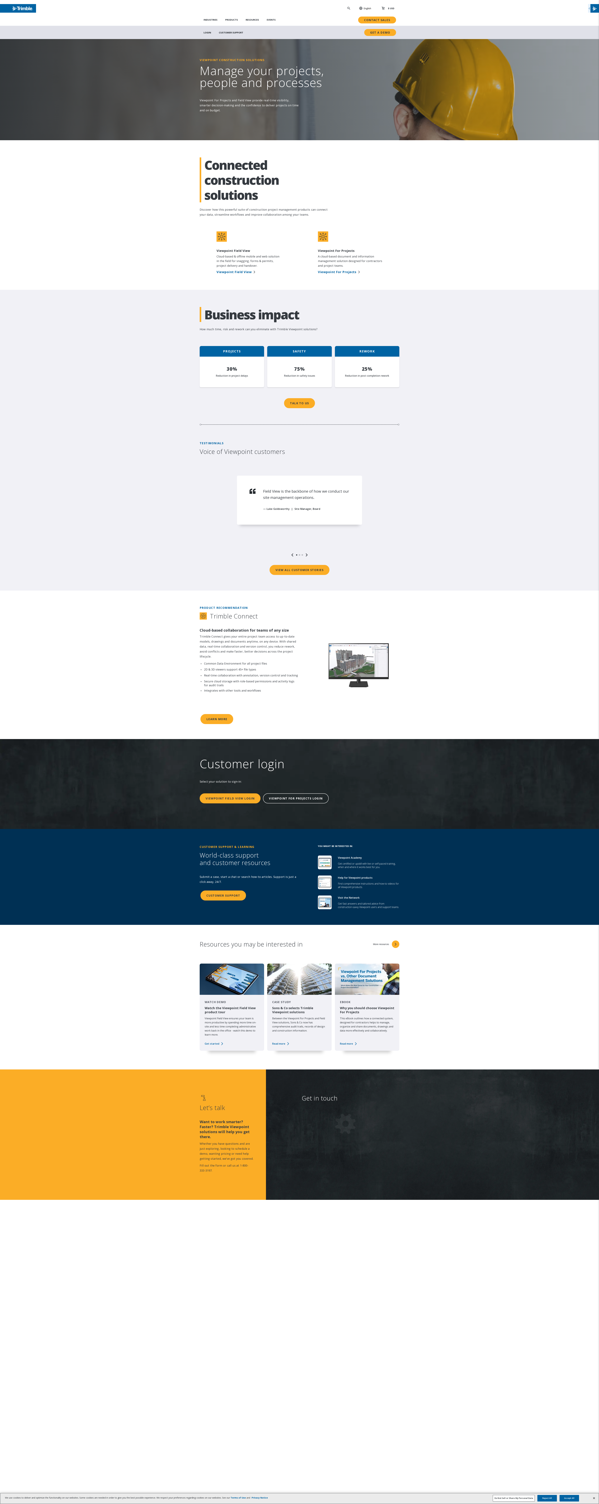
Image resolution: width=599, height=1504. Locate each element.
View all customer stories (299, 570)
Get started (212, 1043)
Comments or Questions (324, 1207)
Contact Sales (377, 20)
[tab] (296, 555)
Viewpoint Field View (233, 272)
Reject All (547, 1498)
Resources (251, 19)
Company (320, 1131)
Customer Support (231, 32)
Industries (210, 19)
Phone (318, 1169)
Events (270, 19)
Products (231, 19)
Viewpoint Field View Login (229, 798)
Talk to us (299, 403)
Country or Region (326, 1188)
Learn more (216, 719)
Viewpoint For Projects (336, 272)
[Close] (594, 1498)
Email (317, 1150)
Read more (278, 1043)
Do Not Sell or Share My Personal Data (513, 1498)
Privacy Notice (323, 1252)
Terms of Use (238, 1497)
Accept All (569, 1498)
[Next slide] (306, 555)
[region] (299, 516)
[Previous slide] (292, 555)
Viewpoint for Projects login (294, 798)
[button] (363, 8)
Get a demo (380, 32)
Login (207, 32)
